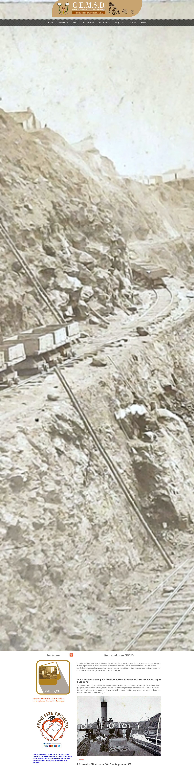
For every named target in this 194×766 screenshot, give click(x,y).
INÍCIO (50, 23)
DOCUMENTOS (104, 23)
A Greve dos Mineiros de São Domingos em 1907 (104, 764)
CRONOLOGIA (63, 23)
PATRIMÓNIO (88, 23)
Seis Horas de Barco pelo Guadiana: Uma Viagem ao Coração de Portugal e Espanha (119, 680)
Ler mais (81, 760)
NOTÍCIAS (132, 23)
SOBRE (143, 23)
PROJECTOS (119, 23)
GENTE (75, 23)
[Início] (97, 8)
